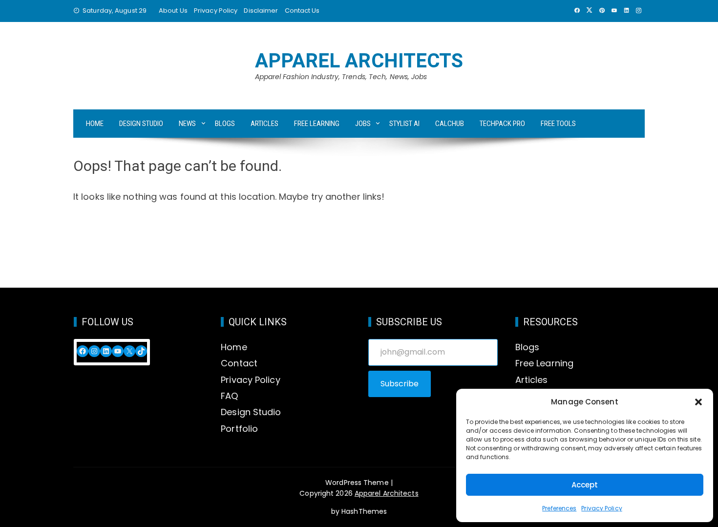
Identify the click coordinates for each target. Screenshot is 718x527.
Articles (264, 123)
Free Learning (316, 123)
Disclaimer (261, 10)
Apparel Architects (359, 60)
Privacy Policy (601, 508)
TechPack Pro (502, 123)
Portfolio (239, 428)
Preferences (559, 508)
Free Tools (558, 123)
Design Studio (141, 123)
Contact (239, 363)
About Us (173, 10)
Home (95, 123)
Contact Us (302, 10)
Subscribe (399, 383)
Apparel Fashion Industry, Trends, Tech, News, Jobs (341, 77)
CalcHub (449, 123)
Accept (584, 485)
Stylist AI (404, 123)
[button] (698, 402)
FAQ (229, 396)
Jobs (363, 123)
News (187, 123)
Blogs (225, 123)
